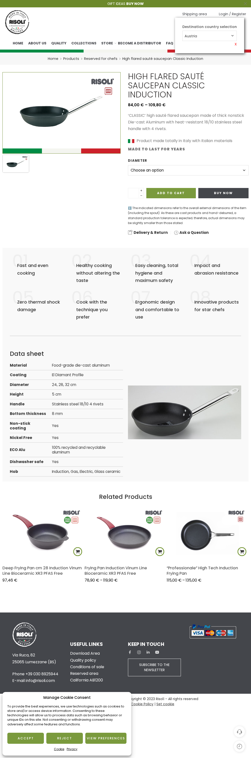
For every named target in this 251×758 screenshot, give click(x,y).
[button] (77, 551)
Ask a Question (194, 232)
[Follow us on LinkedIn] (148, 652)
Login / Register (232, 14)
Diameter (137, 161)
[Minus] (141, 195)
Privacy (72, 749)
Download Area (85, 653)
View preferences (106, 738)
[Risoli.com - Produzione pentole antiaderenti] (17, 22)
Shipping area (194, 14)
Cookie (59, 749)
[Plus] (141, 190)
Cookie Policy (142, 704)
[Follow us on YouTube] (157, 652)
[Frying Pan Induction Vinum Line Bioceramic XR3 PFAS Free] (126, 533)
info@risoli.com (40, 680)
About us (37, 43)
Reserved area (84, 673)
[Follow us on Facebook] (130, 652)
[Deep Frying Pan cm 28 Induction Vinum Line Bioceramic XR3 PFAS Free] (43, 533)
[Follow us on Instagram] (139, 652)
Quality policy (83, 660)
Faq (169, 43)
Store (107, 43)
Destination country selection (209, 27)
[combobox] (209, 36)
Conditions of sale (87, 667)
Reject (64, 738)
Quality (58, 43)
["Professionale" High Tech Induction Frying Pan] (208, 533)
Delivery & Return (150, 232)
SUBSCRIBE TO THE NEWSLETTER (154, 667)
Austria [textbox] (191, 36)
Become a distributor (139, 43)
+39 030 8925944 (41, 674)
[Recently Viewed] (239, 746)
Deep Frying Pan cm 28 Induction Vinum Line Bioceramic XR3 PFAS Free (42, 570)
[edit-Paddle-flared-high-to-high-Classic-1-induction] (15, 164)
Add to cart (171, 193)
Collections (83, 43)
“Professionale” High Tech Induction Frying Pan (202, 570)
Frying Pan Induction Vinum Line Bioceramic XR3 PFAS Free (116, 570)
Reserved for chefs (100, 58)
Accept (26, 738)
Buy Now (223, 193)
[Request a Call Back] (239, 731)
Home (18, 43)
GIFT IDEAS (125, 3)
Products (71, 58)
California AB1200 (86, 680)
